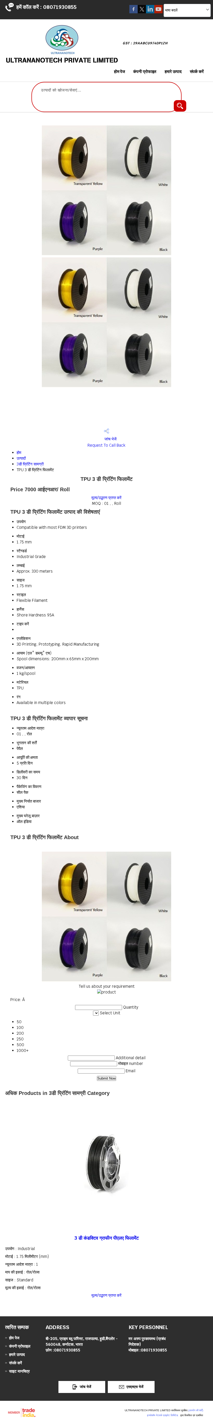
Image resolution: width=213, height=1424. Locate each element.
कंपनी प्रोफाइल (144, 71)
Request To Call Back (106, 445)
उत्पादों (21, 458)
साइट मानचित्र (19, 1371)
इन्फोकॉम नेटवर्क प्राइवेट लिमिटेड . (163, 1415)
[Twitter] (142, 11)
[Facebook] (133, 11)
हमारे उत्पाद (173, 71)
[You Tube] (158, 11)
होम (19, 452)
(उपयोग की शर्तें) (195, 1410)
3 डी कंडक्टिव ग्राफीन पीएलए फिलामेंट (106, 1238)
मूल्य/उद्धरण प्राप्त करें (106, 497)
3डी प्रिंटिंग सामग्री (30, 464)
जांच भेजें (110, 439)
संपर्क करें (197, 71)
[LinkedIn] (150, 11)
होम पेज (119, 71)
